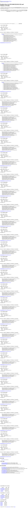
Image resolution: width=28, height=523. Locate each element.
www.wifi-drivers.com (4, 468)
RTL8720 (1, 504)
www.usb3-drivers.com (4, 471)
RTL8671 (1, 505)
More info (3, 34)
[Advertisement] (14, 17)
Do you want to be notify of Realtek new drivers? (6, 23)
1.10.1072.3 (1, 491)
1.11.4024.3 (1, 490)
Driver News (3, 459)
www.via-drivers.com (4, 470)
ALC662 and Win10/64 (4, 463)
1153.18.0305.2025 (2, 489)
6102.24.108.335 (2, 496)
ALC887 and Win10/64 (4, 462)
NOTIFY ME (20, 23)
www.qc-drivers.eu (4, 469)
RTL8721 (1, 502)
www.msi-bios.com (4, 472)
